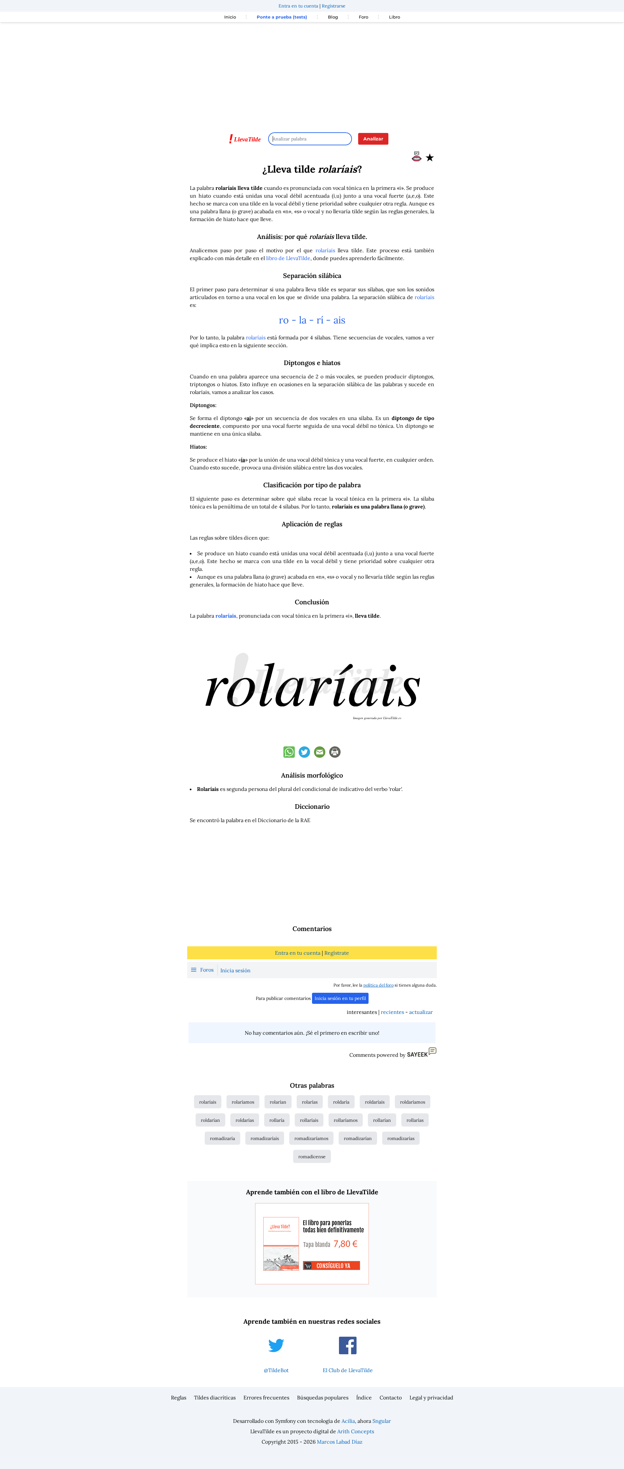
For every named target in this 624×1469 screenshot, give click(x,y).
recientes (392, 1012)
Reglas (178, 1397)
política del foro (378, 985)
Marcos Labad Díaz (339, 1441)
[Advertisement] (312, 74)
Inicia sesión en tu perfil (340, 998)
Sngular (381, 1421)
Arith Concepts (355, 1431)
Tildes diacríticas (215, 1397)
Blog (333, 17)
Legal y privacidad (431, 1397)
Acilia (348, 1421)
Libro (394, 17)
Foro (363, 17)
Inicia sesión (235, 970)
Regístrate (336, 953)
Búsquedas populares (322, 1397)
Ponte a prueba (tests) (282, 17)
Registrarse (333, 6)
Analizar (373, 139)
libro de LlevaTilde (288, 258)
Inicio (230, 17)
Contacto (391, 1397)
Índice (364, 1397)
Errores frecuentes (266, 1397)
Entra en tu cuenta (298, 6)
